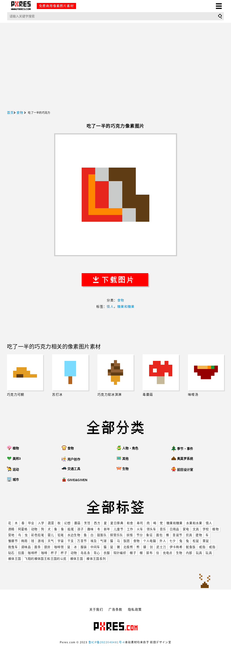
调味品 (26, 547)
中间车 (95, 547)
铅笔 (61, 535)
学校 (206, 529)
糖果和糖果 (174, 523)
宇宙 (61, 541)
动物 (34, 529)
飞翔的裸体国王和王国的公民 (45, 559)
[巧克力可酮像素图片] (25, 372)
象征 (149, 535)
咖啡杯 (32, 553)
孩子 (80, 529)
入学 (41, 523)
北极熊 (128, 547)
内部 (189, 553)
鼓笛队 (102, 535)
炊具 (189, 535)
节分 (139, 535)
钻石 (11, 553)
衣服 (107, 553)
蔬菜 (51, 523)
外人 (162, 541)
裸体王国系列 (96, 559)
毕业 (31, 523)
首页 (10, 112)
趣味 (90, 529)
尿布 (149, 553)
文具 (196, 529)
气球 (103, 541)
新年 (107, 529)
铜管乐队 (116, 535)
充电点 (168, 553)
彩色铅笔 (37, 535)
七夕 (172, 541)
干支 (70, 541)
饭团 (126, 541)
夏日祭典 (116, 523)
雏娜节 (13, 541)
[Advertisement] (115, 76)
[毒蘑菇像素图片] (161, 372)
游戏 (41, 541)
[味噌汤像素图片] (206, 372)
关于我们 (96, 609)
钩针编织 (120, 553)
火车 (140, 529)
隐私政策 (135, 609)
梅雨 (24, 541)
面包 (159, 535)
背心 (97, 553)
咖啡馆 (59, 547)
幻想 (67, 523)
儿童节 (118, 529)
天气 (51, 541)
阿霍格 (23, 529)
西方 (97, 523)
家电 (186, 529)
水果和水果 (194, 523)
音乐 (163, 529)
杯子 (54, 553)
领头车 (151, 529)
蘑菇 (77, 523)
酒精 (11, 529)
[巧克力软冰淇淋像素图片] (115, 372)
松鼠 (196, 541)
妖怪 (130, 535)
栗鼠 (206, 541)
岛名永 (85, 553)
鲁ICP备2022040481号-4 (106, 642)
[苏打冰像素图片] (70, 372)
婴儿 (51, 535)
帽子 (133, 553)
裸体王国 (14, 559)
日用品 (174, 529)
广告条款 (115, 609)
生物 (179, 553)
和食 (130, 523)
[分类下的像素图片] (119, 480)
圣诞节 (177, 535)
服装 (84, 547)
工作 (130, 529)
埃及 (93, 541)
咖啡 (44, 553)
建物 (199, 535)
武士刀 (161, 547)
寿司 (140, 523)
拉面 (21, 553)
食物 (136, 541)
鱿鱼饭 (191, 547)
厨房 (47, 547)
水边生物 (74, 535)
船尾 (70, 529)
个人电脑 (149, 541)
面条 (37, 547)
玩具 (199, 553)
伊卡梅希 (176, 547)
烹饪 (87, 523)
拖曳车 (13, 547)
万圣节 (82, 541)
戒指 (202, 547)
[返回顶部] (205, 581)
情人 (209, 523)
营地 (11, 535)
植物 (215, 529)
